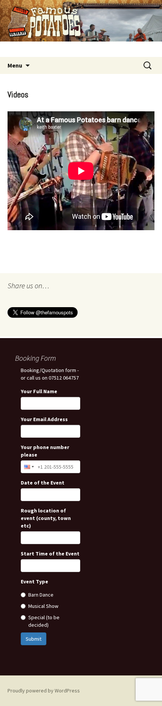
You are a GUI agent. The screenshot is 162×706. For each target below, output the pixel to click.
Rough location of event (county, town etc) (46, 518)
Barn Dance (40, 594)
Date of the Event (42, 482)
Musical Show (43, 606)
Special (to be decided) (44, 621)
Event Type (34, 581)
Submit (33, 638)
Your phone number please (45, 451)
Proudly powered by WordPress (44, 690)
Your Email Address (44, 419)
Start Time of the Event (50, 553)
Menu (15, 65)
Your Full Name (39, 391)
